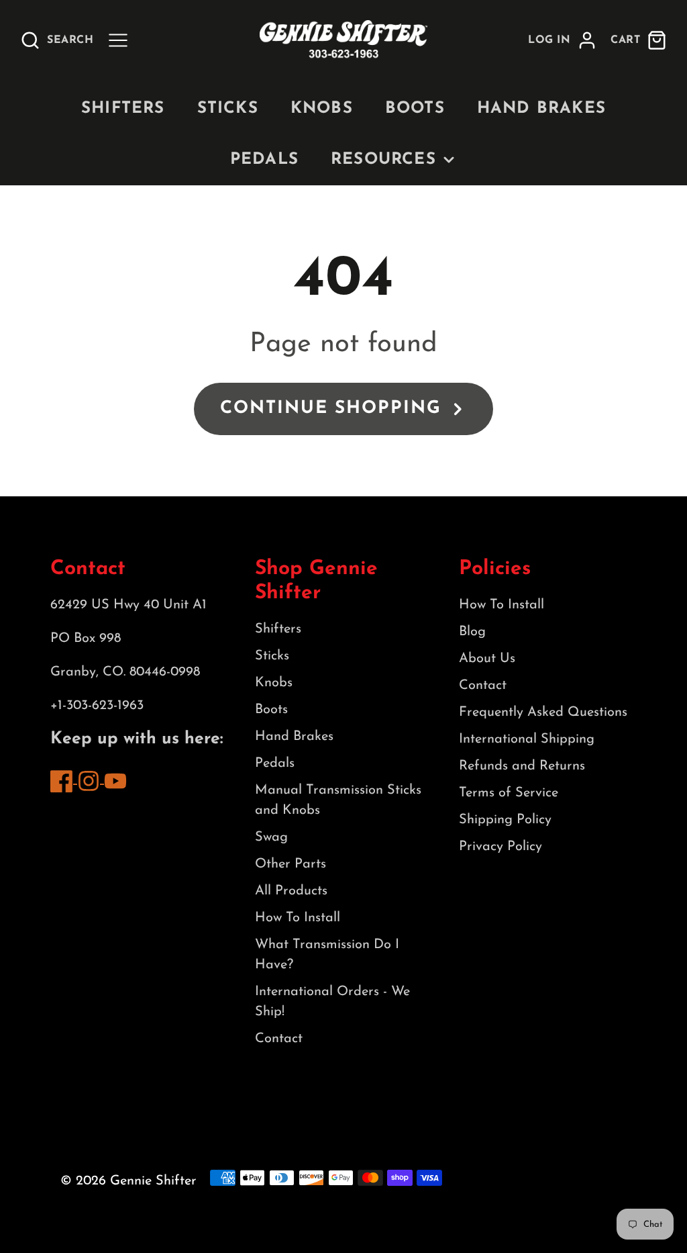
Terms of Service (508, 793)
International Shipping (526, 739)
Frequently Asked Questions (543, 712)
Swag (271, 837)
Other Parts (290, 864)
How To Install (297, 918)
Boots (415, 109)
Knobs (321, 109)
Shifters (123, 109)
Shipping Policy (505, 820)
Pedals (264, 160)
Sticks (227, 109)
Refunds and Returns (522, 766)
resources (383, 160)
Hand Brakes (541, 109)
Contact (279, 1039)
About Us (487, 658)
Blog (472, 632)
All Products (291, 891)
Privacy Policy (500, 846)
